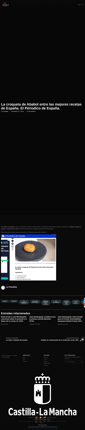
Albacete (14, 301)
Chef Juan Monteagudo (35, 302)
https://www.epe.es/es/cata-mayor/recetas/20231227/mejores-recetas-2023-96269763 (23, 232)
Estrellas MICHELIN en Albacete (45, 303)
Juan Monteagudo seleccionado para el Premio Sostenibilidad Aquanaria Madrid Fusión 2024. (70, 319)
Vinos (24, 359)
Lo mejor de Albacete (76, 302)
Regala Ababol (47, 363)
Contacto (46, 365)
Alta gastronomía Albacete (24, 302)
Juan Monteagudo (56, 302)
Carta (24, 357)
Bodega (45, 361)
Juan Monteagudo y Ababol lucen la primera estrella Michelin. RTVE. (42, 319)
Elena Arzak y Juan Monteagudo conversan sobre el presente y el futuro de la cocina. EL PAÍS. (14, 319)
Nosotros (46, 357)
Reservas (25, 361)
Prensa (45, 359)
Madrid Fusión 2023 (12, 229)
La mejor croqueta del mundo (66, 303)
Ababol (5, 301)
